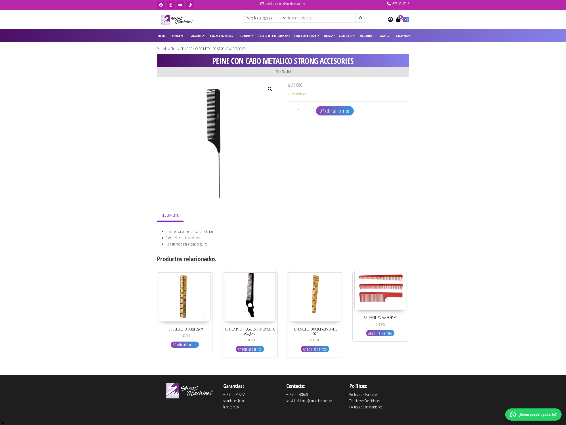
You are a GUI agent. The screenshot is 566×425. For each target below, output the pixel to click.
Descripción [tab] (170, 215)
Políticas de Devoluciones (365, 407)
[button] (270, 89)
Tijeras (328, 36)
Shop (173, 48)
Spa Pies (384, 36)
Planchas (177, 36)
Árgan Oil (402, 36)
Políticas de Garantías (363, 394)
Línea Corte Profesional (272, 36)
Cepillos (245, 36)
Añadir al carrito (334, 111)
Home (161, 36)
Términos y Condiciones (365, 400)
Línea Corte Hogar (305, 36)
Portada (162, 48)
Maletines (366, 36)
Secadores (197, 36)
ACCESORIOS (346, 36)
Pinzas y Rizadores (221, 36)
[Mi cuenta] (390, 19)
